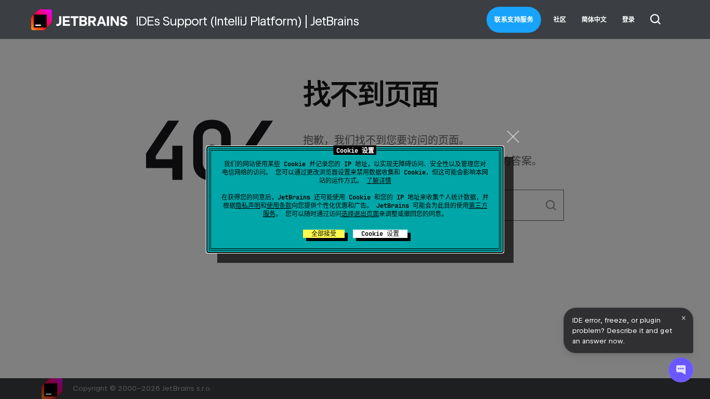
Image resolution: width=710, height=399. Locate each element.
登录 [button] (628, 19)
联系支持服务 (513, 19)
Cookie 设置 (380, 234)
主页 (79, 19)
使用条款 (279, 206)
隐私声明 (247, 206)
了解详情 (378, 181)
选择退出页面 (360, 214)
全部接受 (323, 234)
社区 (560, 19)
